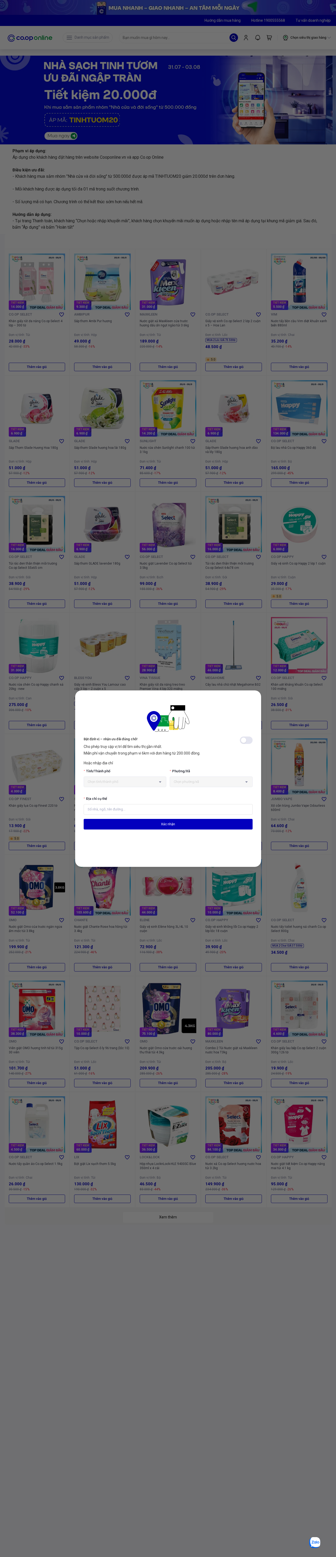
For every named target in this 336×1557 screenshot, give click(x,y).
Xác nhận (168, 824)
